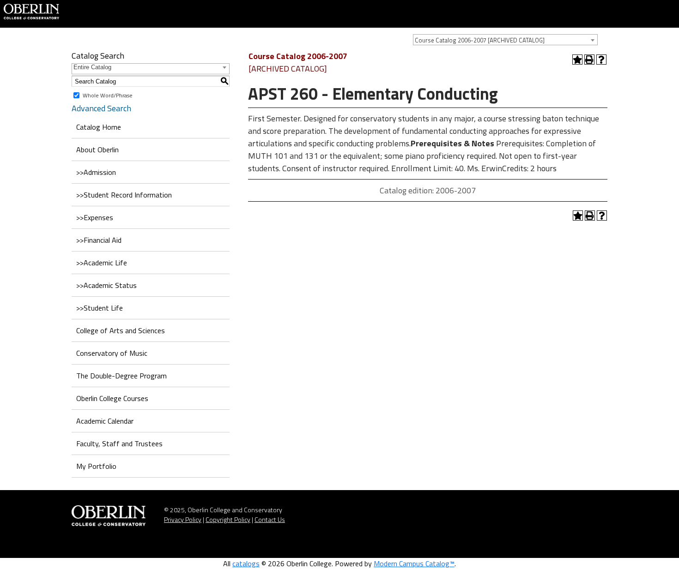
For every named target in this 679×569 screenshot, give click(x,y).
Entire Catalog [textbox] (92, 67)
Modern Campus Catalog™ (414, 563)
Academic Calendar (104, 420)
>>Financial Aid (98, 240)
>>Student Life (99, 307)
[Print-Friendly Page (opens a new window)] (589, 59)
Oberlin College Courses (112, 398)
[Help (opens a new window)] (601, 59)
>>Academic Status (106, 285)
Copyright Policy (228, 519)
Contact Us (270, 519)
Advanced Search (101, 108)
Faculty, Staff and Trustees (119, 443)
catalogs (246, 563)
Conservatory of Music (111, 353)
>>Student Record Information (124, 194)
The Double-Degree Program (121, 375)
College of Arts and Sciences (120, 330)
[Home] (31, 10)
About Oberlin (97, 149)
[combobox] (505, 39)
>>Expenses (94, 217)
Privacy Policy (182, 519)
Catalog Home (98, 126)
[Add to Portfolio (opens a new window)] (577, 59)
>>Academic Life (101, 262)
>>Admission (96, 172)
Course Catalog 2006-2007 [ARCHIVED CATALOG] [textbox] (480, 40)
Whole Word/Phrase (108, 95)
